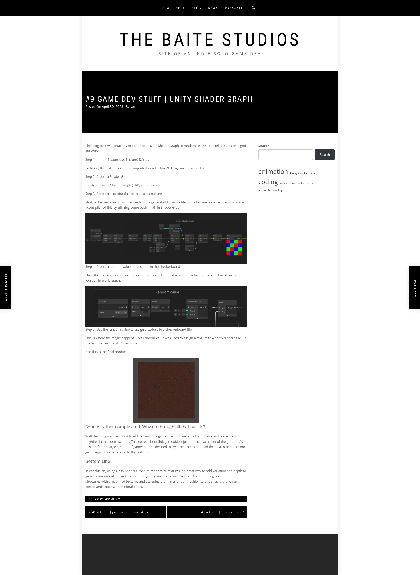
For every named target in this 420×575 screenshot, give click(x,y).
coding (268, 181)
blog (196, 8)
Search (264, 145)
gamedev (285, 183)
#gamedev (112, 499)
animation (273, 171)
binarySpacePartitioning (304, 173)
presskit (234, 8)
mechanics (298, 183)
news (213, 8)
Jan (132, 106)
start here (174, 8)
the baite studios (210, 39)
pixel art (310, 183)
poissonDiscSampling (270, 190)
